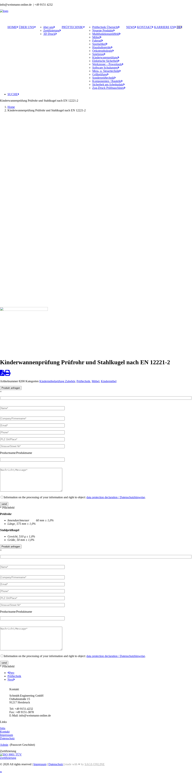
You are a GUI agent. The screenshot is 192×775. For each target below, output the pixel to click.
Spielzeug (98, 54)
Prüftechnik (72, 27)
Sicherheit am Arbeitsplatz (107, 84)
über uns (26, 27)
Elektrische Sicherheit (105, 60)
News (130, 27)
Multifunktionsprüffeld (105, 33)
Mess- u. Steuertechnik (105, 71)
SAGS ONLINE (95, 764)
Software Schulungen (105, 67)
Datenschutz (7, 738)
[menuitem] (13, 27)
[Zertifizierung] (14, 756)
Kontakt (144, 27)
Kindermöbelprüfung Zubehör (57, 381)
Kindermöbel (108, 381)
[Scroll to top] (4, 771)
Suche (13, 94)
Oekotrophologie (102, 50)
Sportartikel (99, 44)
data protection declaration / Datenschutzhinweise (115, 497)
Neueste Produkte (102, 30)
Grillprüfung (99, 74)
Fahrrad (96, 40)
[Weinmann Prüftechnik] (96, 15)
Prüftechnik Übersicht (105, 27)
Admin (4, 744)
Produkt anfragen (11, 388)
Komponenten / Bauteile (106, 81)
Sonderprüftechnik (103, 77)
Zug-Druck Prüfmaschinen (108, 87)
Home (12, 27)
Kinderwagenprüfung (105, 57)
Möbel (96, 37)
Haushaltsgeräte (101, 47)
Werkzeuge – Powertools (107, 64)
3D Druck (49, 33)
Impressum (6, 735)
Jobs (2, 728)
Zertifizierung (51, 30)
